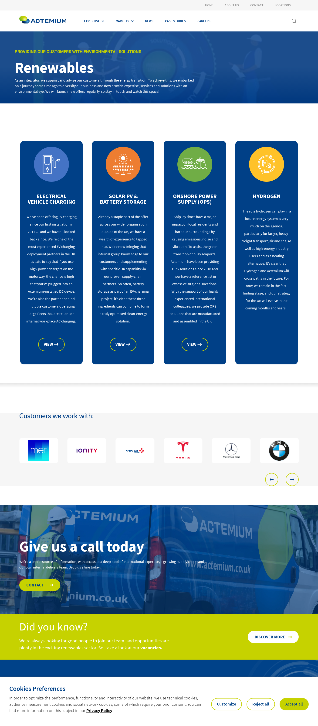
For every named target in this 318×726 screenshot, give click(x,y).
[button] (271, 479)
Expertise (92, 21)
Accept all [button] (294, 704)
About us (232, 5)
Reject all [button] (260, 704)
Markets (122, 21)
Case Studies (175, 21)
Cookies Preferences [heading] (37, 688)
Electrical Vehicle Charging (51, 199)
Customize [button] (226, 704)
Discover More (270, 637)
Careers (203, 21)
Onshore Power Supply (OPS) (195, 199)
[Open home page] (42, 21)
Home (209, 5)
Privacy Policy (99, 710)
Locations (283, 5)
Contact (257, 5)
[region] (159, 450)
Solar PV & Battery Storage (123, 199)
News (149, 21)
